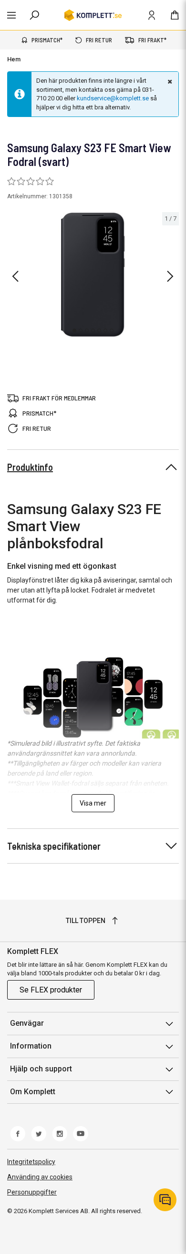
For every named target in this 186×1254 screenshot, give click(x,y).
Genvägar (27, 1023)
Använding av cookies (39, 1177)
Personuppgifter (32, 1192)
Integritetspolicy (31, 1162)
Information (31, 1045)
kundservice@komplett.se (113, 98)
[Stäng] (168, 81)
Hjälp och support (41, 1068)
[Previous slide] (15, 276)
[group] (93, 274)
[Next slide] (170, 276)
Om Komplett (32, 1091)
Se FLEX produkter (51, 989)
